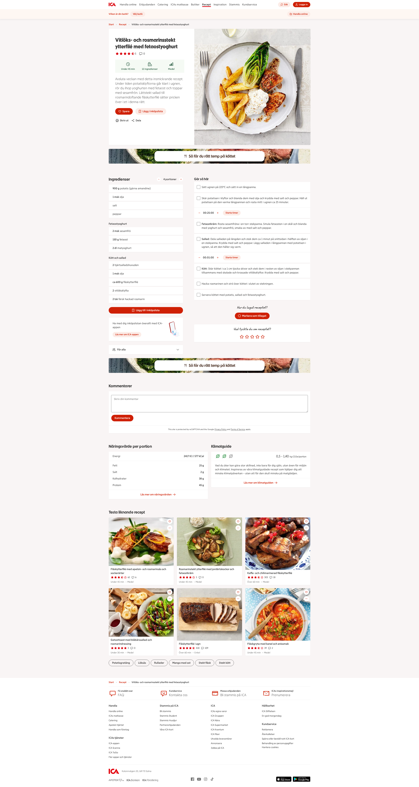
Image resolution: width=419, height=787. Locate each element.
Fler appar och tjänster (120, 757)
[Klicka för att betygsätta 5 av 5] (262, 336)
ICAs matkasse (179, 4)
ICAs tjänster (116, 737)
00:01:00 (208, 257)
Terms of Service (238, 429)
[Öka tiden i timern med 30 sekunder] (217, 212)
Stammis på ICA (169, 705)
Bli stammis (165, 711)
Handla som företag (119, 729)
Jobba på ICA (217, 748)
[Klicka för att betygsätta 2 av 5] (247, 336)
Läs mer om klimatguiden (258, 482)
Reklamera (267, 729)
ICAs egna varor (219, 711)
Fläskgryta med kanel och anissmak (268, 643)
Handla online (128, 4)
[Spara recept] (169, 521)
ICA (213, 705)
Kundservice (249, 4)
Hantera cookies (270, 747)
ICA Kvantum (217, 729)
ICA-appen (114, 743)
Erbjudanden (147, 4)
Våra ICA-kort (166, 729)
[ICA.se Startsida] (112, 5)
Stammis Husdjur (168, 720)
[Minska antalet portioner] (159, 179)
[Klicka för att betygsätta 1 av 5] (241, 336)
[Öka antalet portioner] (181, 179)
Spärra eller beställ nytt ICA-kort (278, 738)
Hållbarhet (268, 705)
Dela (138, 120)
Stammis (234, 4)
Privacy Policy (221, 429)
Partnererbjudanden (170, 725)
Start (111, 24)
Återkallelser (268, 734)
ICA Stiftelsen (268, 711)
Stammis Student (168, 715)
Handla (113, 705)
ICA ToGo (113, 752)
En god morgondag (271, 715)
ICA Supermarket (219, 725)
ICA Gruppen (217, 715)
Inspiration (220, 4)
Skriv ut (124, 120)
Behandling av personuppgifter (277, 743)
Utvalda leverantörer (221, 738)
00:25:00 (208, 212)
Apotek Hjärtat (116, 725)
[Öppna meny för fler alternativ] (169, 528)
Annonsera (216, 743)
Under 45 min (128, 69)
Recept (206, 4)
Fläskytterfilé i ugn (189, 643)
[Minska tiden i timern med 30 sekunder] (199, 212)
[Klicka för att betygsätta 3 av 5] (252, 336)
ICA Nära (215, 720)
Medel (171, 69)
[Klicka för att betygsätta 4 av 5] (257, 336)
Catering (163, 4)
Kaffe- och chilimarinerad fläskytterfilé (269, 573)
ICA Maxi (215, 734)
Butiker (195, 4)
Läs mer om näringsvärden (156, 494)
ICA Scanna (114, 748)
